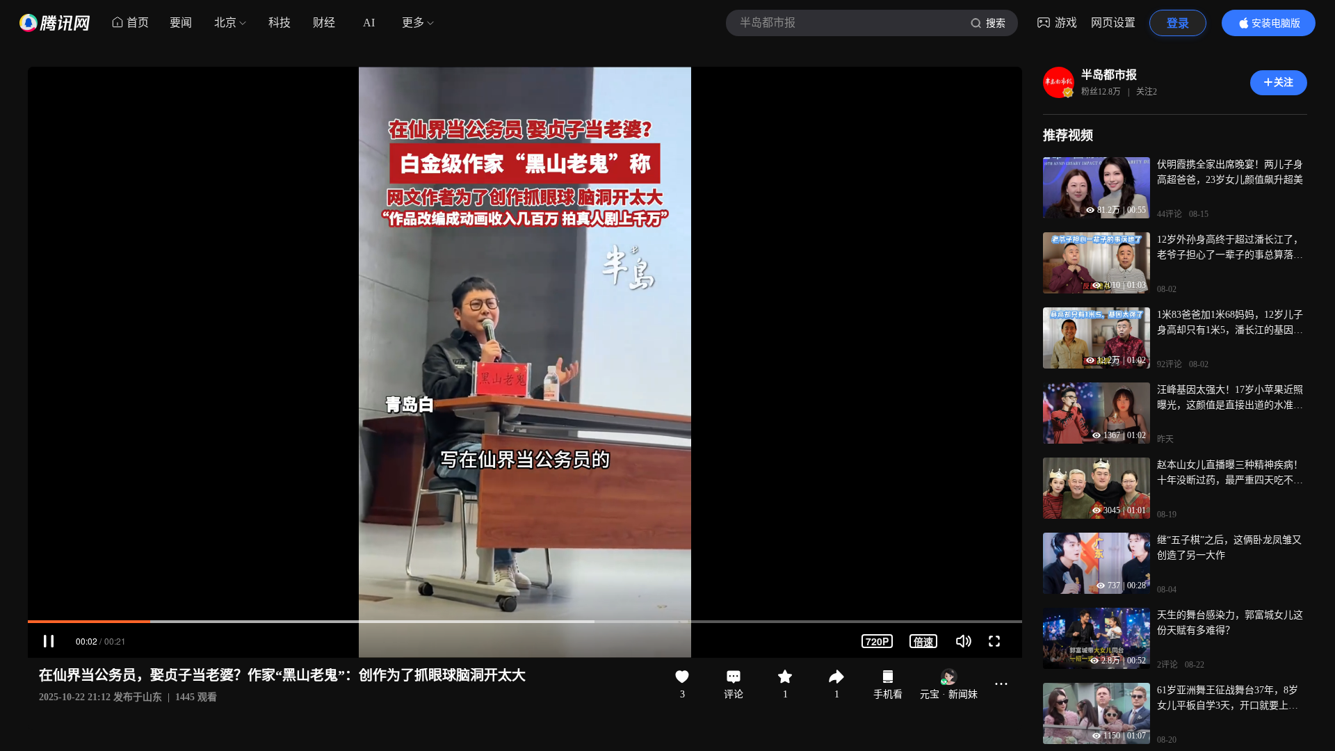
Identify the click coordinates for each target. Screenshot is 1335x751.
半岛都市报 (1109, 75)
